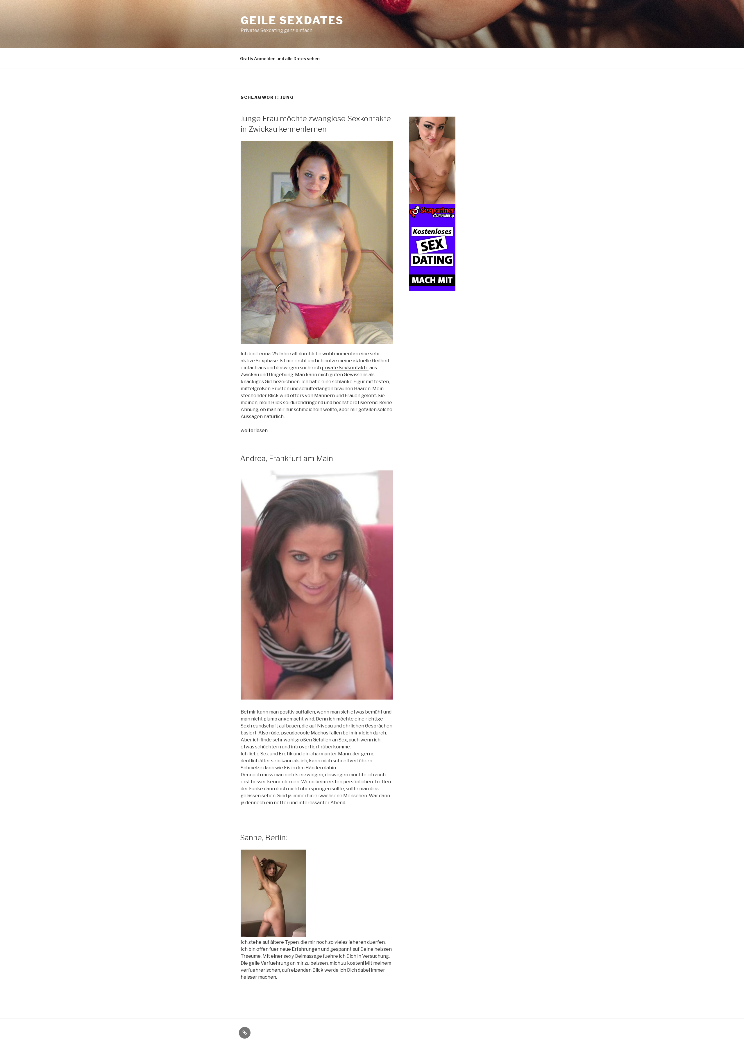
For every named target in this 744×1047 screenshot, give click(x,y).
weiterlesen (254, 430)
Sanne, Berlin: (263, 837)
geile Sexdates (292, 20)
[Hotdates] (432, 287)
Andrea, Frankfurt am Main (286, 458)
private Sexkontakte (345, 367)
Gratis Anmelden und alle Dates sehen (280, 58)
